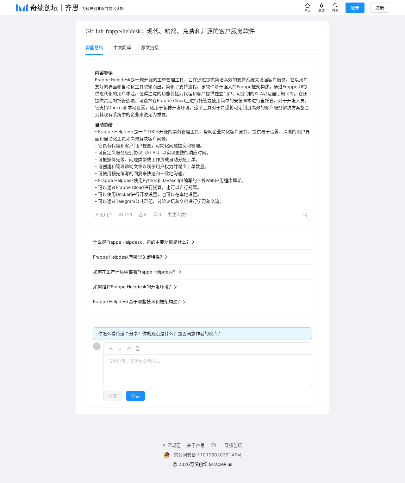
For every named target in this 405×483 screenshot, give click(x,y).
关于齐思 (196, 445)
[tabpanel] (202, 233)
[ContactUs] (214, 445)
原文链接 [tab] (150, 47)
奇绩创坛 (233, 445)
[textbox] (207, 371)
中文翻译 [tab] (122, 47)
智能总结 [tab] (94, 47)
